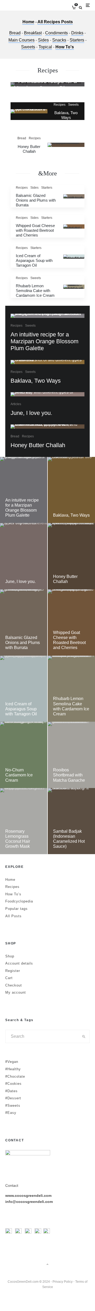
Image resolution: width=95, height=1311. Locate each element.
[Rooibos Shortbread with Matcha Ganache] (71, 755)
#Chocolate (15, 1076)
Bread (15, 33)
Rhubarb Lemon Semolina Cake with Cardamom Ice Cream (35, 291)
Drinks (77, 33)
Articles (16, 404)
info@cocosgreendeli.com (29, 1201)
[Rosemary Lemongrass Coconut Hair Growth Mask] (23, 821)
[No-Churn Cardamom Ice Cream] (23, 755)
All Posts (13, 916)
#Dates (11, 1091)
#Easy (10, 1113)
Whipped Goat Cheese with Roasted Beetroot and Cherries (35, 230)
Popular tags (16, 909)
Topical (45, 47)
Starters (77, 40)
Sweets (28, 47)
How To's (64, 47)
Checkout (13, 985)
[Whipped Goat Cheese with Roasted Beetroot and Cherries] (71, 622)
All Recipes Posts (55, 22)
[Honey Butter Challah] (71, 556)
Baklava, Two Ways (66, 115)
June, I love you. (31, 413)
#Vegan (11, 1062)
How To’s (13, 894)
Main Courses (21, 40)
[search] (84, 1036)
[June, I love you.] (23, 556)
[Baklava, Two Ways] (71, 490)
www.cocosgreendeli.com (28, 1195)
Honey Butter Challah (29, 149)
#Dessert (13, 1098)
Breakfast (33, 33)
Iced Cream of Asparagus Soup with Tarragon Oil (34, 260)
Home (28, 22)
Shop (9, 956)
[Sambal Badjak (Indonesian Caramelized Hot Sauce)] (71, 821)
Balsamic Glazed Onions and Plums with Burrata (36, 200)
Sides (43, 40)
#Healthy (13, 1069)
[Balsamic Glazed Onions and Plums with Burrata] (23, 622)
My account (15, 992)
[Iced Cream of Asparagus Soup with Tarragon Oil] (23, 689)
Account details (19, 963)
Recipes (59, 104)
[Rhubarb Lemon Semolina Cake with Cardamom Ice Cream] (71, 689)
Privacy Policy (63, 1282)
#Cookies (13, 1084)
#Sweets (12, 1106)
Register (12, 971)
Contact (11, 1185)
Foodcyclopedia (19, 901)
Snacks (59, 40)
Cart (9, 978)
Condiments (56, 33)
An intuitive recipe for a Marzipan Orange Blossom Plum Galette (44, 341)
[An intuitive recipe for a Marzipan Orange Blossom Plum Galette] (23, 490)
